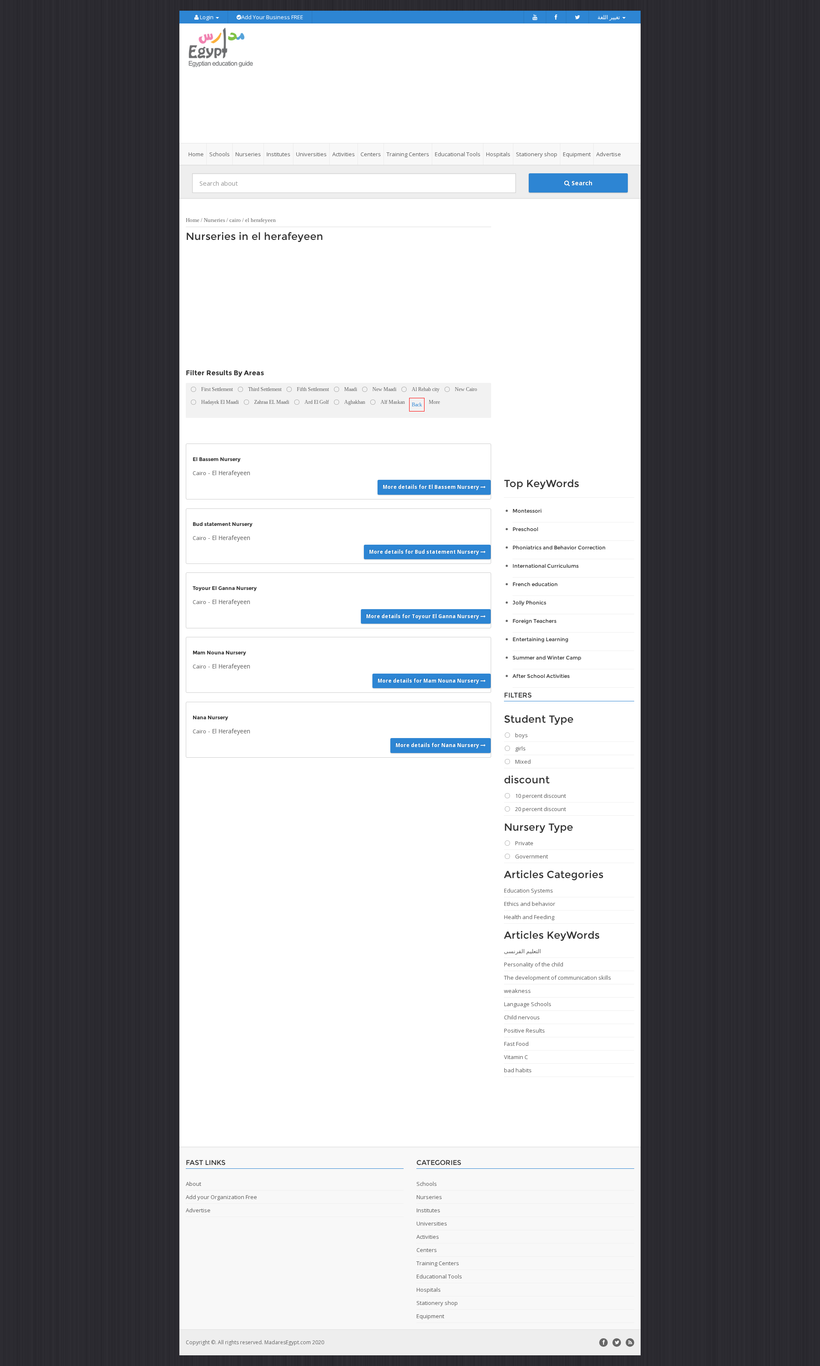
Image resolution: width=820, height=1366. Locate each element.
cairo (235, 220)
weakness (517, 991)
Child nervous (522, 1017)
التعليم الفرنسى (522, 951)
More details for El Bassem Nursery (431, 486)
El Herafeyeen (231, 473)
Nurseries (214, 220)
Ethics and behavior (529, 904)
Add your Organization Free (221, 1197)
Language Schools (527, 1004)
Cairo (199, 473)
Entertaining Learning (540, 639)
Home (196, 154)
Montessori (527, 511)
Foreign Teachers (534, 621)
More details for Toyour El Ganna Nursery (423, 616)
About (193, 1184)
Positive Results (524, 1030)
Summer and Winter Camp (546, 657)
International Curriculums (545, 566)
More (434, 402)
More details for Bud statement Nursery (424, 551)
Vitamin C (516, 1057)
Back (417, 405)
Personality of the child (533, 964)
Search (581, 183)
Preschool (525, 529)
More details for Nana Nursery (437, 745)
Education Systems (528, 890)
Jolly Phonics (529, 602)
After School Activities (541, 676)
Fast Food (516, 1044)
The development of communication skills (557, 977)
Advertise (608, 154)
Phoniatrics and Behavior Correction (559, 547)
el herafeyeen (260, 220)
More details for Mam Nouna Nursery (429, 680)
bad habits (518, 1070)
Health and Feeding (529, 917)
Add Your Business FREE (272, 17)
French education (535, 584)
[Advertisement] (458, 83)
